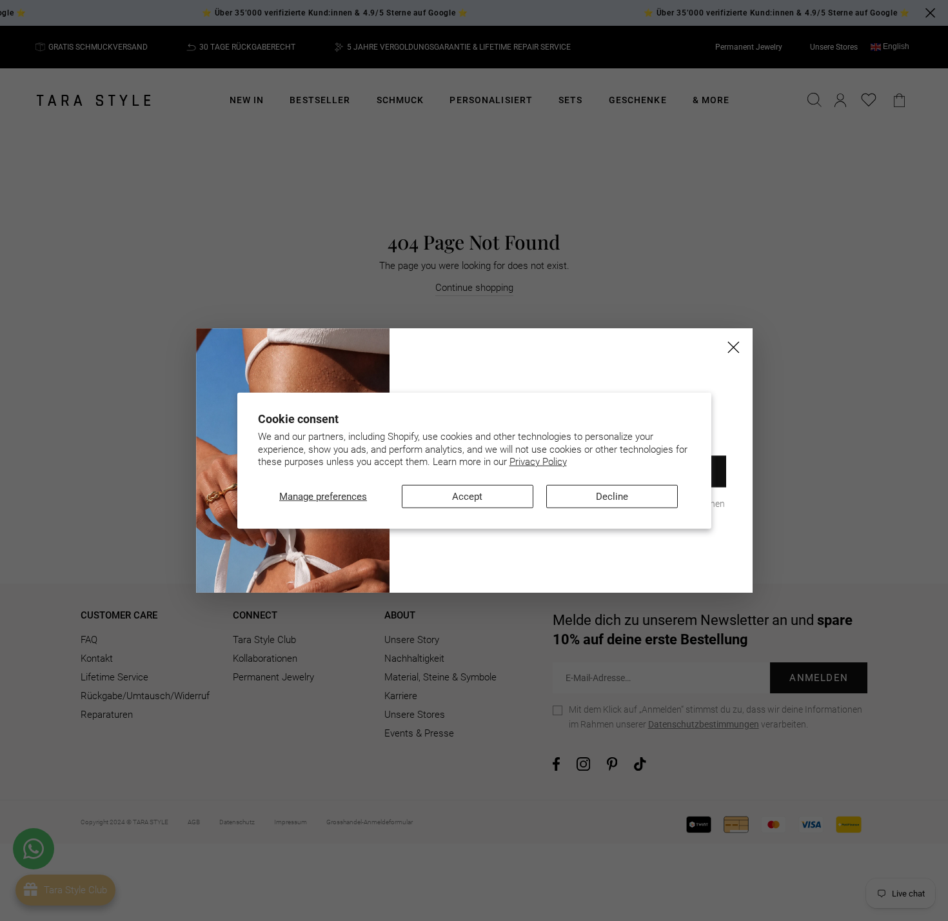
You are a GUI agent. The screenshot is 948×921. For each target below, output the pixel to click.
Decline (612, 496)
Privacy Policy (538, 462)
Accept (467, 496)
